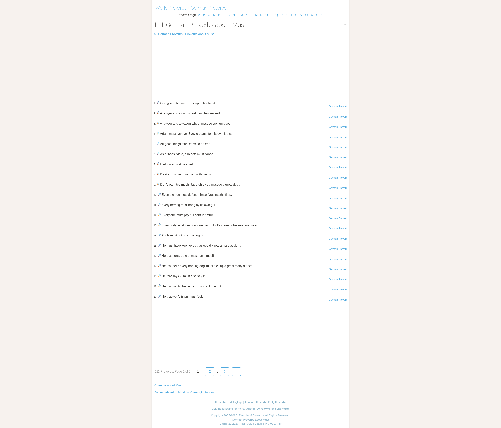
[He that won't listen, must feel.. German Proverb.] (159, 296)
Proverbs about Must (199, 34)
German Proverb (338, 106)
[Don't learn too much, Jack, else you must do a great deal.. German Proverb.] (158, 184)
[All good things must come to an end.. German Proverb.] (158, 144)
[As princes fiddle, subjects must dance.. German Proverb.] (158, 154)
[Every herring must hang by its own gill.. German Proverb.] (159, 205)
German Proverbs (208, 8)
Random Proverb (255, 402)
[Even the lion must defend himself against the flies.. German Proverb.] (159, 194)
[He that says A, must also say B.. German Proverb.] (159, 276)
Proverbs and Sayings (228, 402)
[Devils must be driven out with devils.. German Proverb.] (158, 174)
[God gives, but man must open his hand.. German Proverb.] (158, 103)
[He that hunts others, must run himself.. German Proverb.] (159, 255)
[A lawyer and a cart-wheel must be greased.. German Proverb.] (158, 113)
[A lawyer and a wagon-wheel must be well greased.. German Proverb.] (158, 123)
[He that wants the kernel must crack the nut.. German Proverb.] (159, 286)
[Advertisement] (250, 67)
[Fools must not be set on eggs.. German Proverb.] (159, 235)
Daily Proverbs (277, 402)
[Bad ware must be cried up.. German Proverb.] (158, 164)
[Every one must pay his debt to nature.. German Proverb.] (159, 215)
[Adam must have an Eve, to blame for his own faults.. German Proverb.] (158, 133)
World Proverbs (171, 8)
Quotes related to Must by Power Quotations (184, 392)
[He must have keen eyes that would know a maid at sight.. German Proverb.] (159, 245)
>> (236, 371)
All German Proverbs (168, 34)
